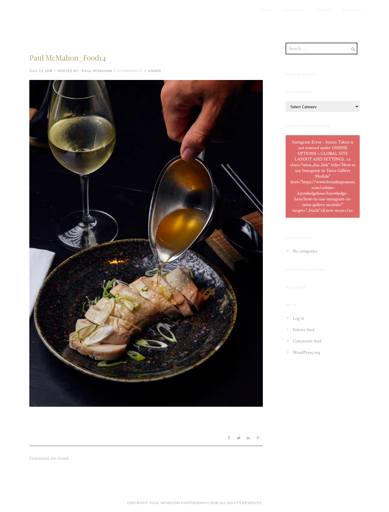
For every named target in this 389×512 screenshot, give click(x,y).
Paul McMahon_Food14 (67, 58)
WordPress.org (306, 352)
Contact (352, 10)
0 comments (130, 71)
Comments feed (307, 341)
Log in (298, 318)
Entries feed (303, 330)
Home (265, 10)
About (324, 10)
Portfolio (294, 10)
